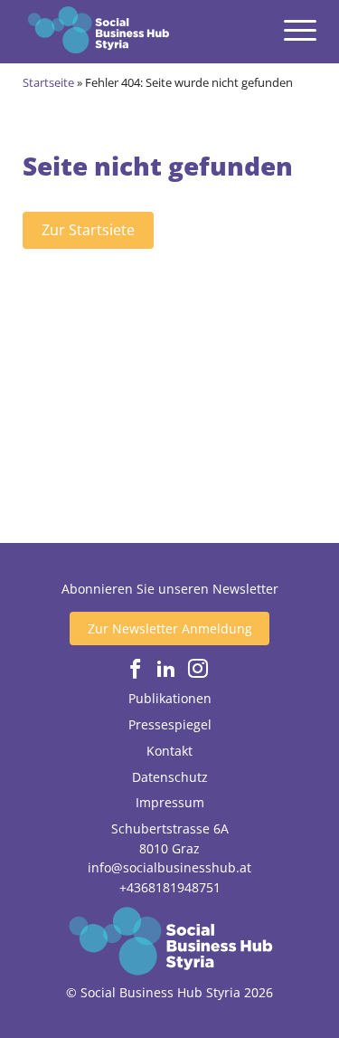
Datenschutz (170, 777)
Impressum (170, 802)
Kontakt (169, 750)
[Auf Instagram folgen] (198, 669)
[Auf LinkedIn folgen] (166, 669)
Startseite (48, 82)
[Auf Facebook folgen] (136, 669)
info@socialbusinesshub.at (169, 867)
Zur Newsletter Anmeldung (170, 628)
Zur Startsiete (88, 230)
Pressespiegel (170, 724)
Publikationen (170, 698)
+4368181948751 (170, 887)
